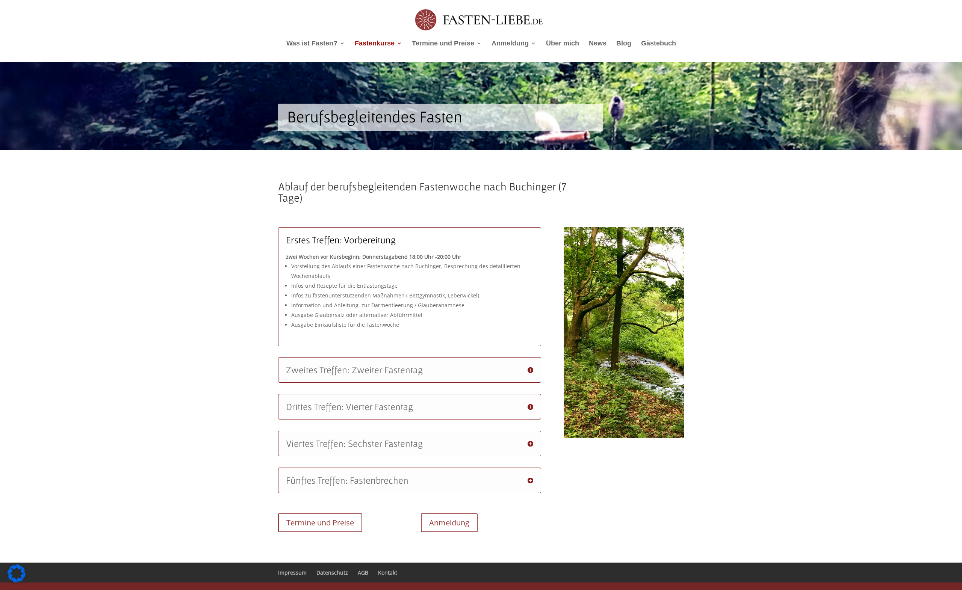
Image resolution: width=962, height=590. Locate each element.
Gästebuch (658, 44)
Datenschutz (332, 572)
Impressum (292, 572)
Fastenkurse (375, 44)
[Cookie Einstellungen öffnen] (17, 580)
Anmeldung (510, 44)
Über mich (562, 44)
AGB (363, 572)
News (598, 44)
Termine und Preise (443, 44)
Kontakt (387, 572)
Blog (623, 44)
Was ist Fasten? (311, 44)
